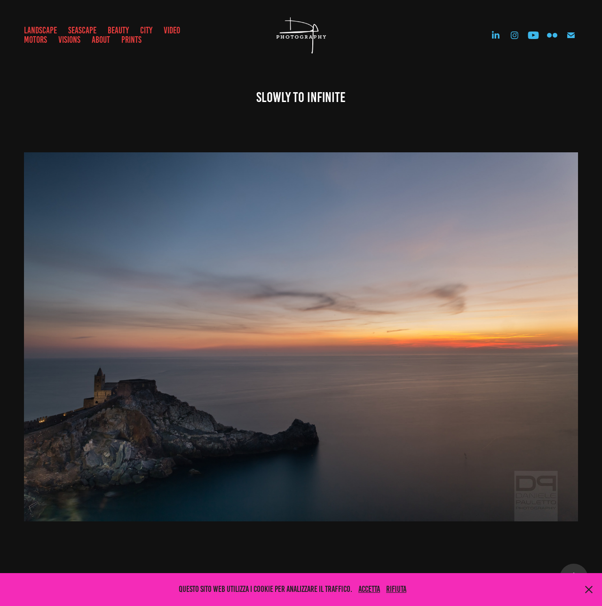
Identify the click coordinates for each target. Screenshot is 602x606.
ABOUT (101, 40)
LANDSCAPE (40, 30)
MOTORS (35, 40)
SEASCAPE (82, 30)
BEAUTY (118, 30)
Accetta (369, 589)
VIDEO (172, 30)
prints (131, 40)
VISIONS (69, 40)
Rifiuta (396, 589)
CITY (146, 30)
